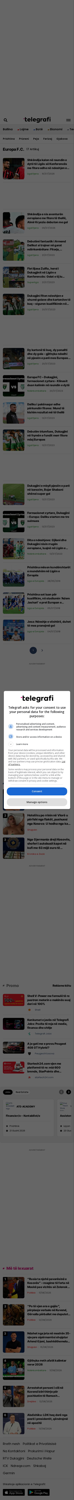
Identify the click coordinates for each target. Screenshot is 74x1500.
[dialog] (37, 750)
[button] (37, 744)
